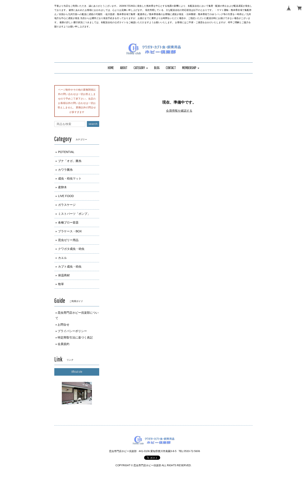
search (93, 123)
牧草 (61, 284)
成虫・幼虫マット (69, 178)
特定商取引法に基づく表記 (75, 337)
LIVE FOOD (66, 196)
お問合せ (63, 324)
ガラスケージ (67, 204)
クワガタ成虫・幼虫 (71, 248)
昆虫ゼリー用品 (68, 240)
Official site (76, 371)
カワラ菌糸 (65, 169)
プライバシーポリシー (72, 331)
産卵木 (62, 187)
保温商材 (64, 275)
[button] (141, 68)
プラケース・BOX (70, 231)
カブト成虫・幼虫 (69, 266)
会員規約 (63, 344)
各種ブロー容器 (68, 222)
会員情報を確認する (179, 110)
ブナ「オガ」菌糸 (69, 161)
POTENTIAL (66, 152)
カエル (62, 257)
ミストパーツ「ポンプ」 (74, 213)
